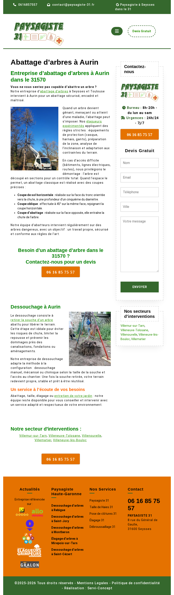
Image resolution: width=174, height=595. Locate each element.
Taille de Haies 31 (101, 507)
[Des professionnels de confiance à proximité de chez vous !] (28, 537)
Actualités (30, 489)
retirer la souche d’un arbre (32, 320)
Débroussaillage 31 (102, 526)
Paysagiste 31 (99, 500)
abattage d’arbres (54, 91)
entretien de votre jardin (73, 396)
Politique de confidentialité (136, 583)
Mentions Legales (92, 583)
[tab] (117, 31)
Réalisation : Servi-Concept (88, 588)
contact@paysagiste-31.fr (73, 4)
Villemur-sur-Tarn (33, 435)
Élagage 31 (97, 520)
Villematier (43, 440)
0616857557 (27, 4)
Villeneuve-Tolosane (64, 435)
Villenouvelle (91, 435)
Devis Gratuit (143, 32)
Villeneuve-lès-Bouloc (70, 440)
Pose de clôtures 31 (103, 513)
